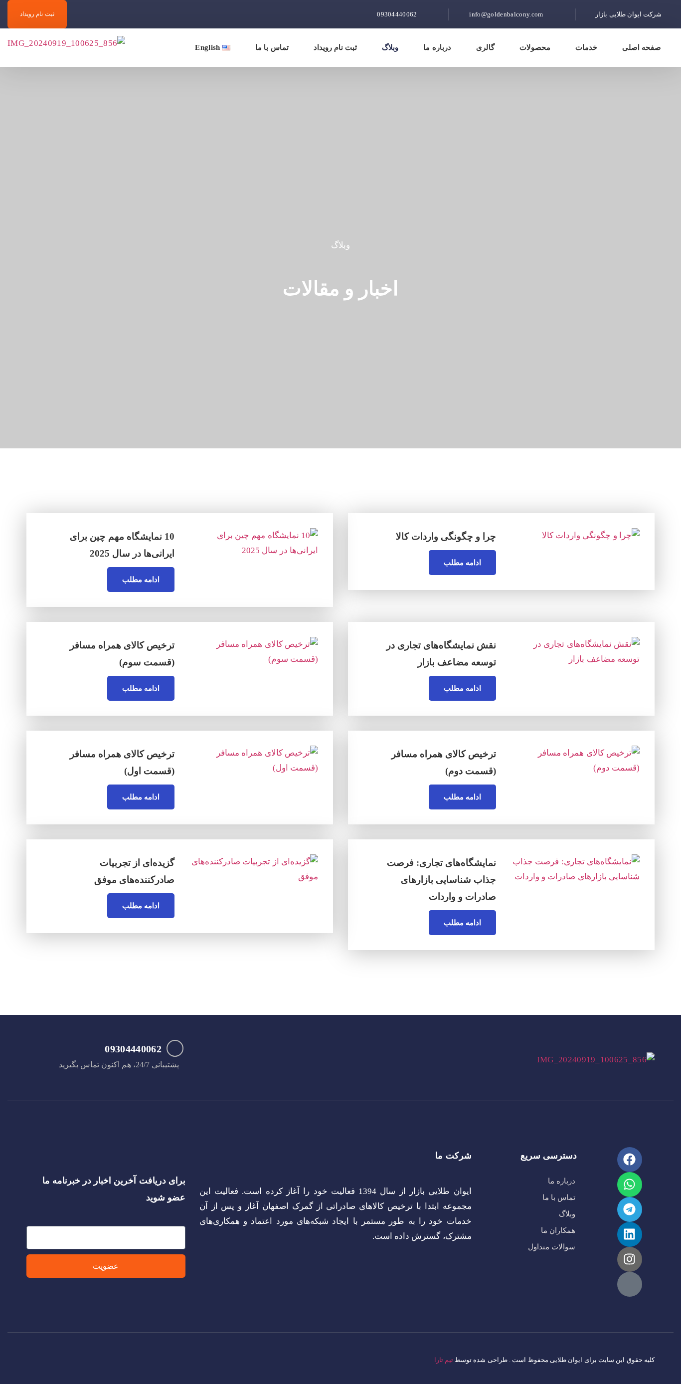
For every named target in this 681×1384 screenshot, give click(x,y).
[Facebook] (629, 1159)
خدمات (586, 47)
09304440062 (133, 1048)
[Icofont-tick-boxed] (629, 1284)
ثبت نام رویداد (335, 47)
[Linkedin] (629, 1234)
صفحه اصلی (641, 47)
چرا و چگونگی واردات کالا (446, 536)
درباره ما (437, 47)
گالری (485, 47)
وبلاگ (390, 47)
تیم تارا (443, 1360)
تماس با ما (272, 47)
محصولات (534, 47)
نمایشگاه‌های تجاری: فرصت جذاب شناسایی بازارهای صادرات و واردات (441, 879)
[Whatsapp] (629, 1184)
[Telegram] (629, 1209)
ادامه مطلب (462, 563)
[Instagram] (629, 1259)
